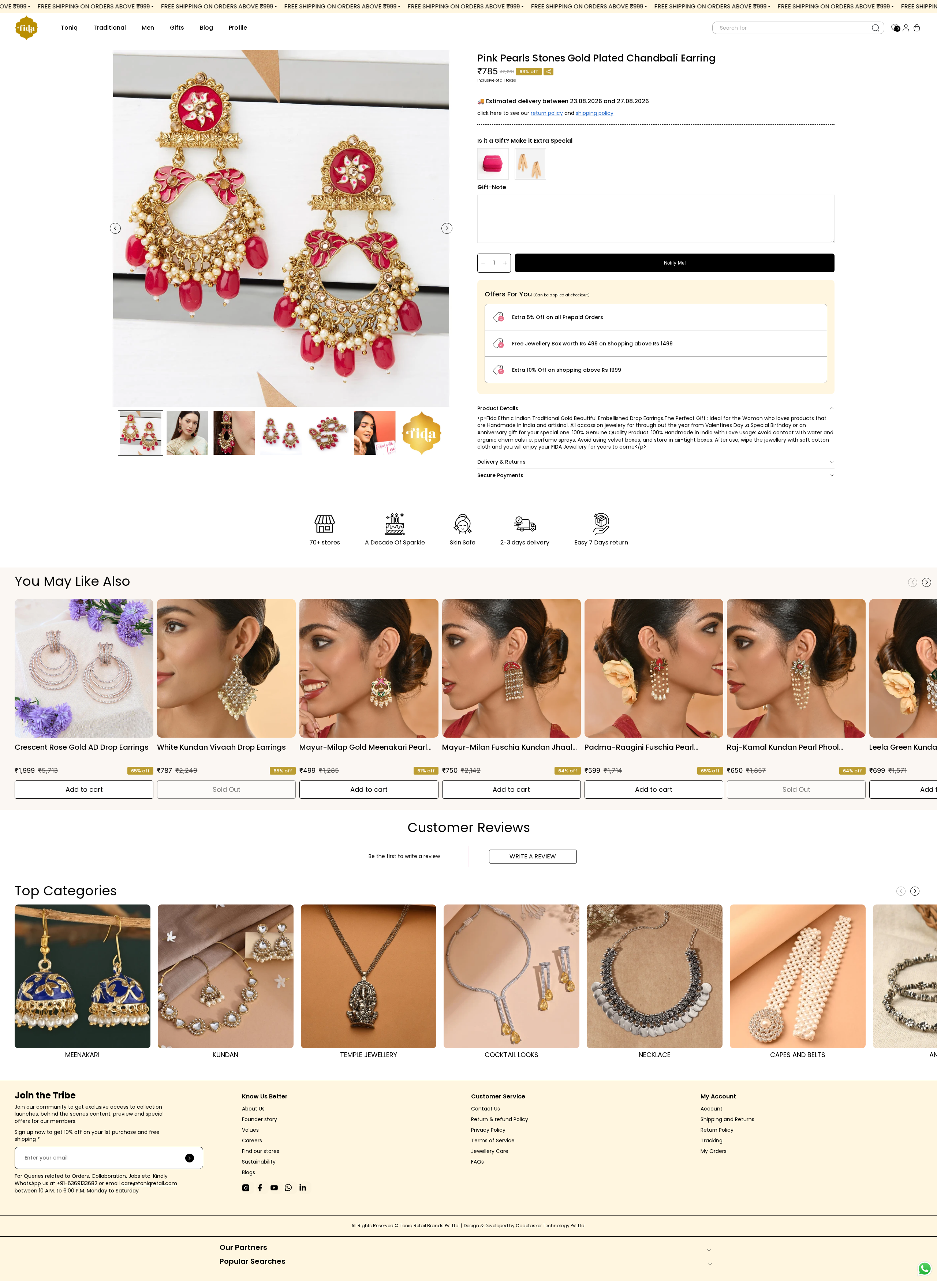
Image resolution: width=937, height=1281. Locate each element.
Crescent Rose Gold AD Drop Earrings (82, 747)
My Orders (714, 1151)
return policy (547, 113)
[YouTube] (276, 1187)
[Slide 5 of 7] (328, 433)
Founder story (259, 1119)
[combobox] (790, 28)
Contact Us (485, 1108)
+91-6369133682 (77, 1183)
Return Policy (717, 1130)
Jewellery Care (490, 1151)
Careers (252, 1140)
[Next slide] (446, 228)
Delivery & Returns (501, 461)
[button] (926, 582)
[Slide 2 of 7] (187, 433)
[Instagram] (248, 1187)
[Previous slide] (115, 228)
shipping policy (594, 113)
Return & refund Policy (499, 1119)
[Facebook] (262, 1187)
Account (712, 1108)
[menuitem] (69, 28)
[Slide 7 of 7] (422, 433)
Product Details (497, 408)
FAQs (477, 1161)
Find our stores (260, 1151)
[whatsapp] (291, 1187)
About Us (253, 1108)
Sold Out (226, 789)
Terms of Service (493, 1140)
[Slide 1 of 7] (141, 433)
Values (250, 1130)
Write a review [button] (532, 856)
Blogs (248, 1172)
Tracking (712, 1140)
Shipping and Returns (727, 1119)
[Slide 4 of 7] (281, 433)
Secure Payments (500, 475)
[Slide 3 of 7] (234, 433)
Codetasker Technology (543, 1225)
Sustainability (259, 1161)
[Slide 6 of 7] (375, 433)
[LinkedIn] (305, 1187)
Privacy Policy (488, 1130)
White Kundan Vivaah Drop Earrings (221, 747)
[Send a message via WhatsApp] (924, 1268)
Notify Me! (675, 263)
